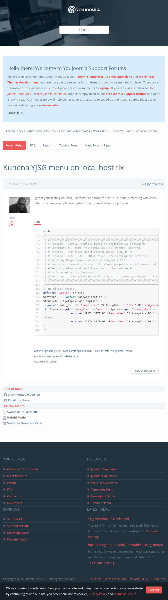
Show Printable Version (24, 394)
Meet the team (17, 476)
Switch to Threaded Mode (24, 423)
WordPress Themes (104, 483)
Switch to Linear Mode (22, 412)
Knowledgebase (18, 533)
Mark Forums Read (98, 145)
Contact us (14, 496)
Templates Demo (102, 489)
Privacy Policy (139, 579)
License (96, 579)
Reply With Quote (144, 371)
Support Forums (18, 526)
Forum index (14, 131)
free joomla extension (52, 94)
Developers (15, 503)
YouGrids (99, 131)
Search (47, 145)
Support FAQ (16, 519)
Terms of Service (115, 579)
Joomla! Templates (103, 469)
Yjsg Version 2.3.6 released (108, 519)
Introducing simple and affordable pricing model (125, 545)
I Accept (153, 590)
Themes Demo (101, 503)
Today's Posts (68, 145)
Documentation (17, 539)
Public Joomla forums (41, 131)
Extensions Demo (103, 496)
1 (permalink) (154, 184)
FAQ (33, 145)
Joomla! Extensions (104, 476)
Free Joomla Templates (74, 131)
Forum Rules (14, 145)
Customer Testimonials (23, 469)
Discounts (158, 579)
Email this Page (18, 400)
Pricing (12, 483)
